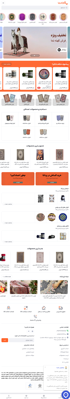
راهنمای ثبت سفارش (28, 349)
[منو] (3, 3)
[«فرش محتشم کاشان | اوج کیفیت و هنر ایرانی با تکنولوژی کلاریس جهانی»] (9, 100)
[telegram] (28, 331)
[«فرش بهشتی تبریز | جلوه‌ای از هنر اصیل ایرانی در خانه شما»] (61, 100)
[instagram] (32, 331)
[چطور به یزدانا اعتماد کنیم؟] (17, 178)
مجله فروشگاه (64, 352)
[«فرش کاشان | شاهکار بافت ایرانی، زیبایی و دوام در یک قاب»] (26, 100)
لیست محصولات (64, 355)
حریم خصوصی (30, 352)
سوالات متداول (30, 355)
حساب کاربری (65, 349)
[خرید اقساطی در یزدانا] (52, 178)
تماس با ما (65, 362)
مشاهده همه (7, 64)
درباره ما (66, 359)
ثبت (5, 340)
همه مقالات (7, 277)
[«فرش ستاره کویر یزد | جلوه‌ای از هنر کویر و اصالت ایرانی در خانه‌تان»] (43, 100)
